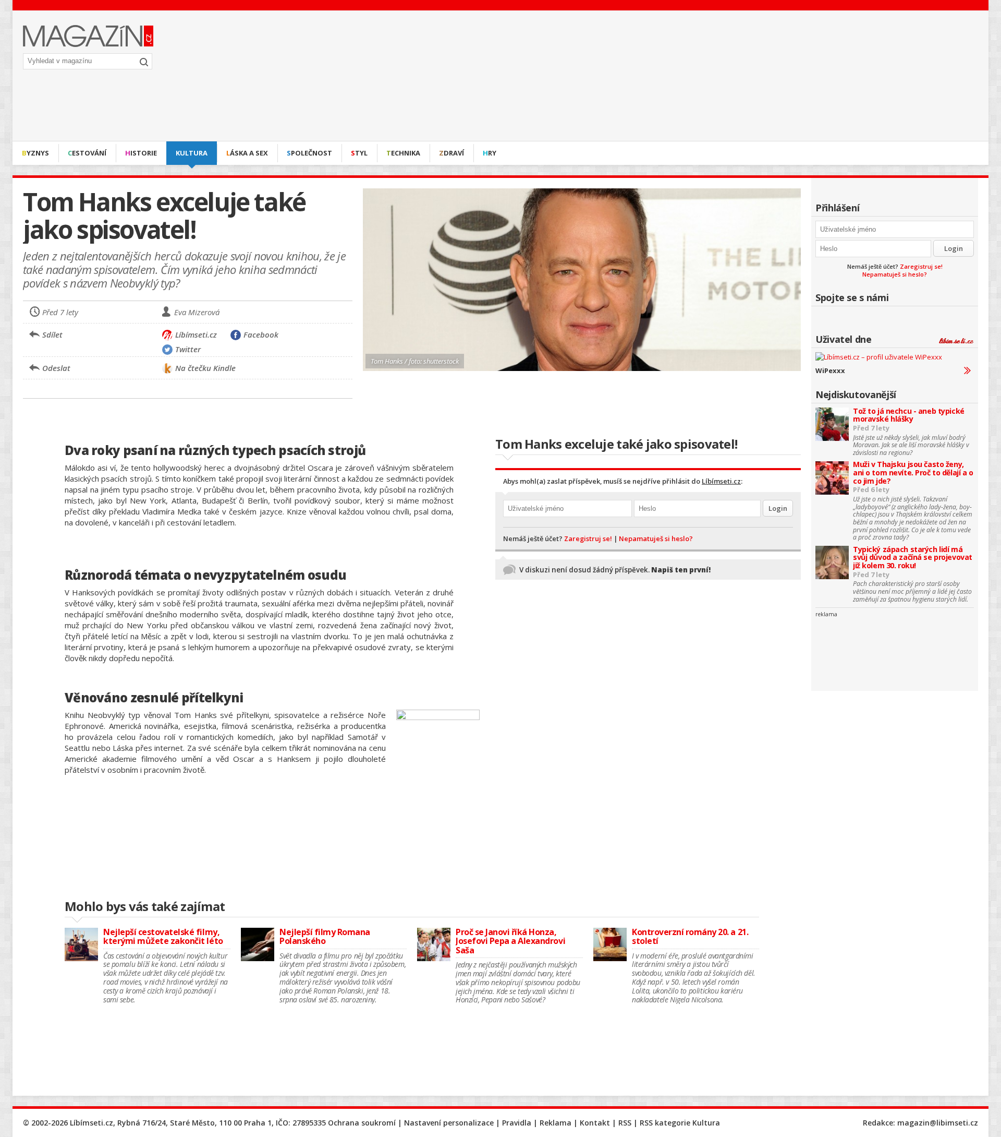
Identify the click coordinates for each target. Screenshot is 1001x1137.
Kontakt (595, 1123)
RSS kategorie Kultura (680, 1123)
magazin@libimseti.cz (937, 1123)
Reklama (555, 1123)
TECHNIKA (403, 153)
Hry (489, 153)
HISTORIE (141, 153)
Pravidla (516, 1123)
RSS (624, 1123)
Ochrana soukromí (362, 1123)
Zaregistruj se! (921, 266)
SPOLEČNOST (309, 153)
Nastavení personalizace (449, 1123)
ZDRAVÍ (451, 153)
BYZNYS (35, 153)
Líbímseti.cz (721, 481)
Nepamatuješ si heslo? (894, 274)
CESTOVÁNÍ (87, 153)
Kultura (191, 153)
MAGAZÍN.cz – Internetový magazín (88, 36)
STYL (359, 153)
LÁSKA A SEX (247, 153)
